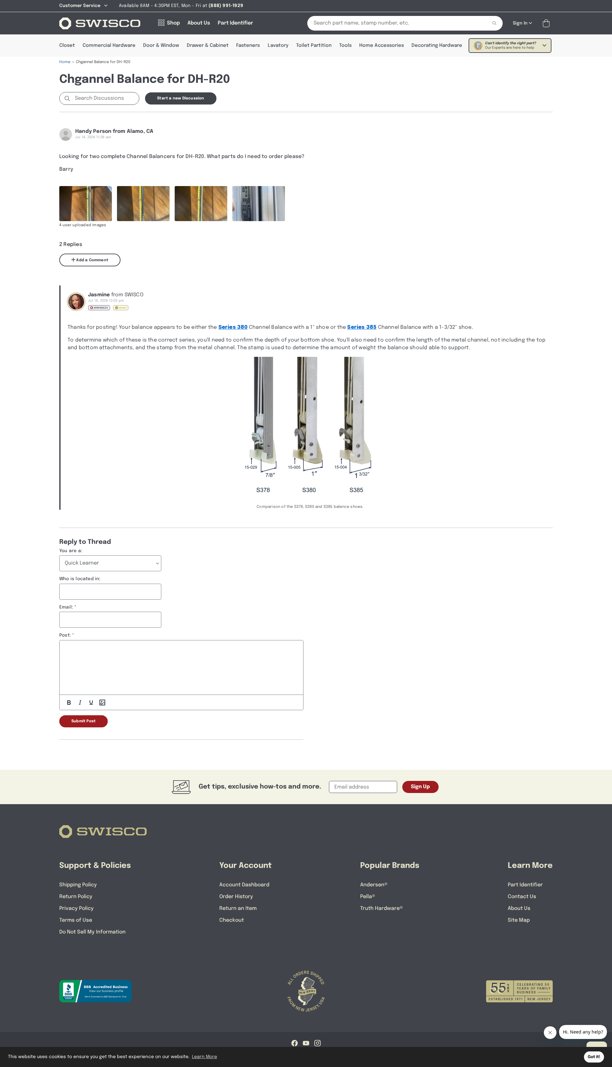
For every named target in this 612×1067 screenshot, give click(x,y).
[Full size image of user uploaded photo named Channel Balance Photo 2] (143, 203)
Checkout (231, 920)
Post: (65, 635)
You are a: (70, 551)
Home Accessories (381, 45)
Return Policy (75, 896)
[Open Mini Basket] (547, 23)
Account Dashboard (244, 885)
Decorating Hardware (437, 45)
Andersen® (374, 885)
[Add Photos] (102, 702)
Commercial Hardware (109, 45)
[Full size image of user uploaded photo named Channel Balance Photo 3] (201, 203)
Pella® (367, 896)
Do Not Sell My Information (92, 932)
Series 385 (361, 327)
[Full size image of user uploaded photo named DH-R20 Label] (258, 203)
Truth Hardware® (381, 908)
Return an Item (238, 908)
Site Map (519, 920)
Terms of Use (75, 920)
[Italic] (80, 702)
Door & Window (161, 45)
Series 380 (233, 327)
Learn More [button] (204, 1057)
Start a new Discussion (180, 98)
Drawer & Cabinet (208, 45)
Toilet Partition (314, 45)
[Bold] (68, 702)
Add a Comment (91, 260)
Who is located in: (80, 579)
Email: (66, 607)
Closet (67, 45)
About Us (519, 908)
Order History (236, 896)
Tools (345, 45)
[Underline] (91, 702)
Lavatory (278, 45)
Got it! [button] (594, 1057)
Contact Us (522, 896)
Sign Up (420, 786)
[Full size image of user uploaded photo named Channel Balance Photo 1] (85, 203)
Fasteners (248, 45)
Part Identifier (525, 885)
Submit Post (83, 721)
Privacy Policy (76, 908)
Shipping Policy (78, 885)
